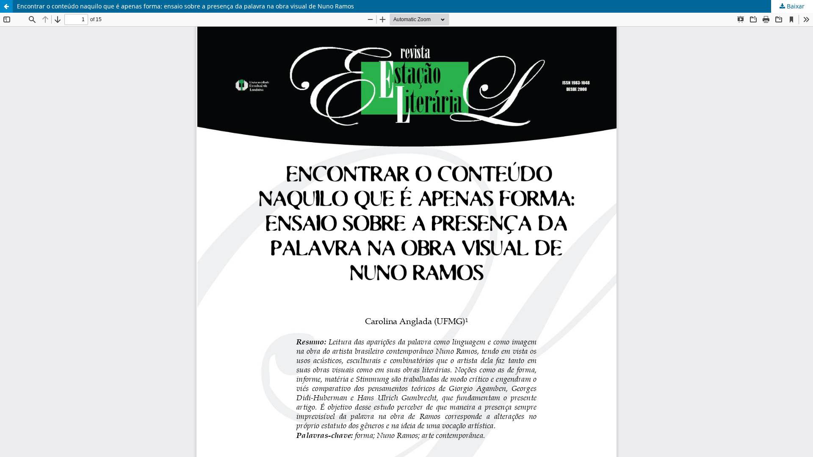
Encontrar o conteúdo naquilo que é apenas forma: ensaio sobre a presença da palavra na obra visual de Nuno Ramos (185, 6)
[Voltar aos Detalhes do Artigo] (6, 6)
